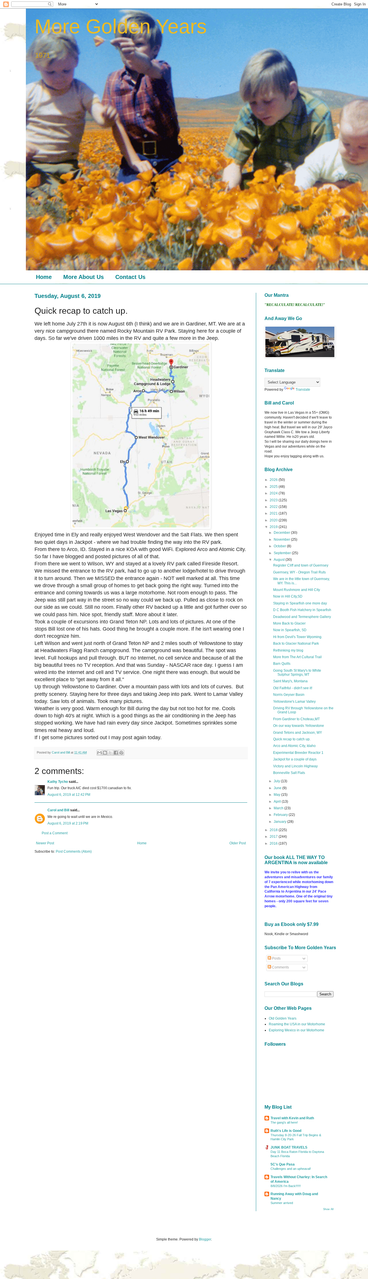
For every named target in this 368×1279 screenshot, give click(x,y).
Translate (303, 390)
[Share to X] (110, 753)
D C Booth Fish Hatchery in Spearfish (302, 610)
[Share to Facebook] (116, 753)
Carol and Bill (58, 810)
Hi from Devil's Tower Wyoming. (297, 637)
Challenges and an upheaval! (291, 1168)
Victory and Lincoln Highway (295, 766)
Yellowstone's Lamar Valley (294, 702)
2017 (274, 837)
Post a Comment (55, 833)
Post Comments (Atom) (74, 852)
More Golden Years (120, 26)
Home (44, 277)
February (281, 815)
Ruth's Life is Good (286, 1131)
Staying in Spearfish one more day (300, 603)
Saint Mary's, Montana (290, 681)
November (282, 540)
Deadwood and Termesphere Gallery (302, 617)
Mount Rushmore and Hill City (296, 590)
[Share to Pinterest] (121, 753)
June (278, 788)
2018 (274, 830)
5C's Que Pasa (283, 1164)
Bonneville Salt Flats (289, 773)
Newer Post (45, 843)
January (280, 822)
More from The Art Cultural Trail (297, 657)
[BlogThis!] (105, 753)
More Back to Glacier (289, 623)
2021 (274, 513)
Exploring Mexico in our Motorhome (296, 1030)
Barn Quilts (281, 664)
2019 (274, 527)
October (280, 546)
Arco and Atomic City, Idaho (294, 746)
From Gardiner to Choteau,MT (296, 719)
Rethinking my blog (288, 650)
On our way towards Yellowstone (298, 726)
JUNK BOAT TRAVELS (289, 1147)
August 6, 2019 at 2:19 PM (67, 823)
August (279, 560)
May (277, 795)
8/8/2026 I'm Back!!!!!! (286, 1186)
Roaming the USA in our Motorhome (297, 1024)
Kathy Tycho (57, 782)
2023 (274, 500)
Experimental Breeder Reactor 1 (298, 753)
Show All (328, 1209)
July (277, 781)
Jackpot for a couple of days (295, 759)
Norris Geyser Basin (288, 695)
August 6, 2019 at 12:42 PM (68, 795)
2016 (274, 843)
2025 (274, 487)
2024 (274, 493)
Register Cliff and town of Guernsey (300, 565)
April (278, 802)
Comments (280, 967)
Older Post (237, 843)
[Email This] (99, 753)
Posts (276, 958)
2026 (274, 480)
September (283, 553)
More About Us (83, 277)
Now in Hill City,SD (287, 596)
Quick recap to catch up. (291, 739)
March (279, 808)
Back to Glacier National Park (296, 644)
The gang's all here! (284, 1122)
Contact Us (130, 277)
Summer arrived (282, 1203)
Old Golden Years (282, 1018)
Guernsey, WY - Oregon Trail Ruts (299, 572)
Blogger (205, 1239)
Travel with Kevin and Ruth (292, 1118)
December (282, 533)
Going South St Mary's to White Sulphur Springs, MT (297, 673)
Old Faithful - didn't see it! (292, 688)
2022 (274, 507)
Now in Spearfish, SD (289, 630)
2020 (274, 520)
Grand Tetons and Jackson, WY (297, 733)
